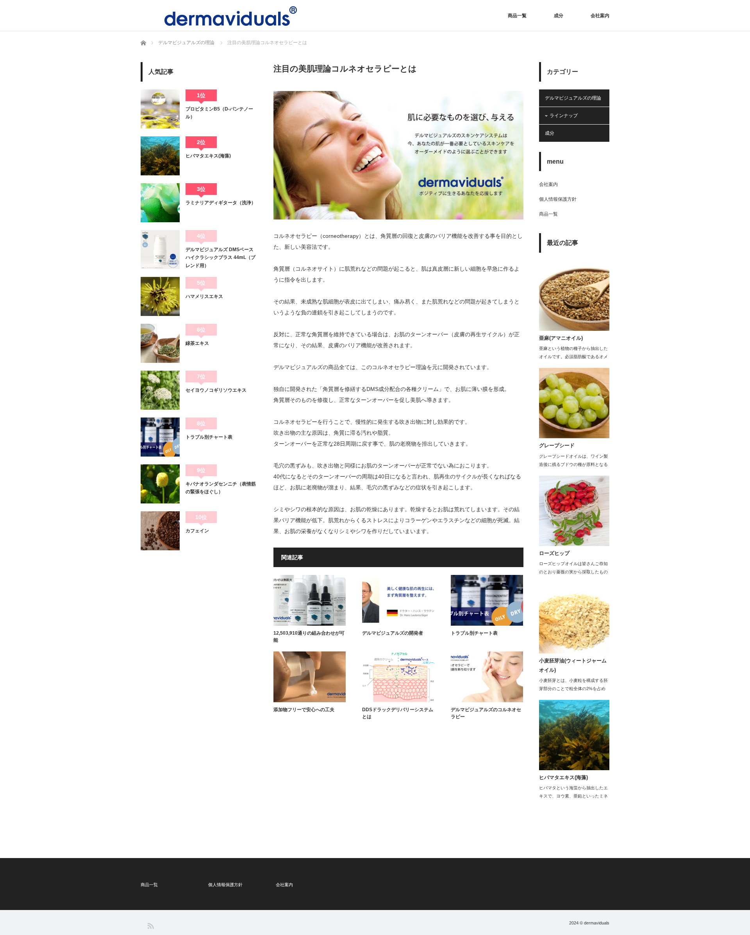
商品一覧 (517, 15)
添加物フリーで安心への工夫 (303, 709)
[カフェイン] (160, 530)
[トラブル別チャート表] (160, 437)
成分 (558, 15)
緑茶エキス (197, 343)
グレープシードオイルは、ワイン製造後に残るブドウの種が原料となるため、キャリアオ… (573, 464)
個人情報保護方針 (558, 199)
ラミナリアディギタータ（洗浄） (221, 202)
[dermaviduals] (230, 16)
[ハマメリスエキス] (160, 296)
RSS (150, 925)
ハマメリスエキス (204, 296)
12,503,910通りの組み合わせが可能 (309, 636)
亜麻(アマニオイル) (561, 338)
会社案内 (600, 15)
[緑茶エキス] (160, 343)
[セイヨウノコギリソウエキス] (160, 390)
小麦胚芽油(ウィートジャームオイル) (573, 665)
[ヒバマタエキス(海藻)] (160, 155)
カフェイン (197, 531)
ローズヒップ (554, 553)
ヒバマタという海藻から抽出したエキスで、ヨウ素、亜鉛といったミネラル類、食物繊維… (573, 796)
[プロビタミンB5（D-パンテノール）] (160, 108)
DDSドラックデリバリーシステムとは (397, 713)
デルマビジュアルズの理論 (573, 98)
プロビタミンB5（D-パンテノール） (219, 113)
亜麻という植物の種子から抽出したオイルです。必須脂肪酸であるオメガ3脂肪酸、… (573, 356)
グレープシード (557, 445)
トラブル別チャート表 (474, 633)
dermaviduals (596, 923)
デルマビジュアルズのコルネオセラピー (486, 713)
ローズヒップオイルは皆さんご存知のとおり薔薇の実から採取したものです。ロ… (573, 571)
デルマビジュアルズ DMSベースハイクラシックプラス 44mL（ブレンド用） (220, 257)
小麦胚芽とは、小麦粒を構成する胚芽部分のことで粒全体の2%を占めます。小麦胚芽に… (573, 688)
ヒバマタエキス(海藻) (208, 156)
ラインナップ (564, 115)
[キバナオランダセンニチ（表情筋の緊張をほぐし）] (160, 483)
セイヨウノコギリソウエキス (216, 390)
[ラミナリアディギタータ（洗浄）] (160, 202)
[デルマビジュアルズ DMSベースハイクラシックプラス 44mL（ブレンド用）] (160, 249)
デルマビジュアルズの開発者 (392, 633)
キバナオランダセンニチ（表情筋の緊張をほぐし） (221, 487)
